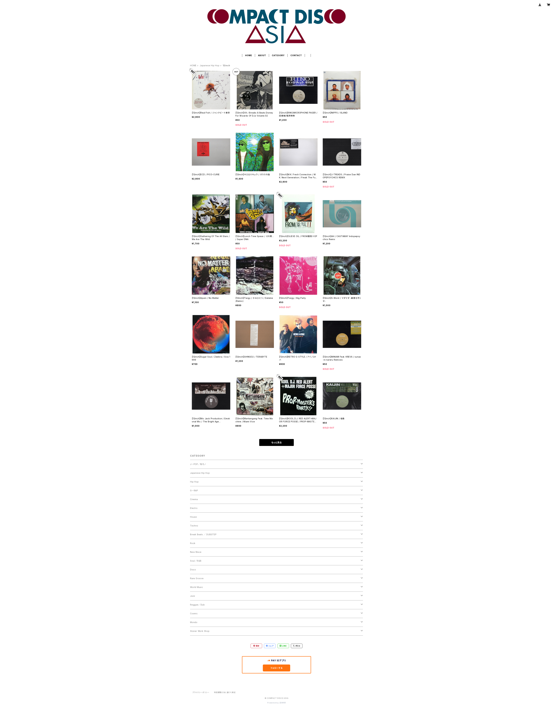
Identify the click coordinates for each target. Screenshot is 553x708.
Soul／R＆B (195, 561)
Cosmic (194, 613)
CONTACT (296, 55)
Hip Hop (194, 481)
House (193, 517)
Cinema (194, 499)
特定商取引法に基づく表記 (225, 692)
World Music (196, 587)
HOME (248, 55)
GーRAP (194, 490)
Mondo (193, 622)
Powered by (273, 703)
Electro (194, 508)
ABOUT (262, 55)
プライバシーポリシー (200, 692)
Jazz (192, 596)
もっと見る (276, 442)
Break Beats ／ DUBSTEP (203, 534)
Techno (194, 525)
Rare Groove (197, 578)
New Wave (195, 552)
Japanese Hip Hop (209, 65)
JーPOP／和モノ (198, 464)
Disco (193, 569)
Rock (192, 543)
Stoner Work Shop (200, 631)
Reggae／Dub (197, 604)
